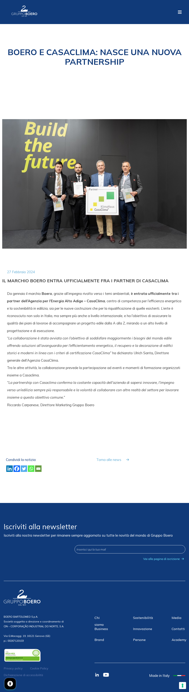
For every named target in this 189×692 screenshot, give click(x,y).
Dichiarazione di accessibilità (23, 675)
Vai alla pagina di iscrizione (161, 558)
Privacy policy (13, 668)
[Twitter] (24, 468)
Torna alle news (108, 459)
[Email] (38, 468)
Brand (99, 640)
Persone (139, 640)
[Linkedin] (9, 468)
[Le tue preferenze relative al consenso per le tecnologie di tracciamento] (182, 685)
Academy (179, 640)
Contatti (178, 629)
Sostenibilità (143, 618)
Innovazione (142, 629)
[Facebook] (16, 468)
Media (176, 618)
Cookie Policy (39, 668)
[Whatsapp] (31, 468)
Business (101, 629)
